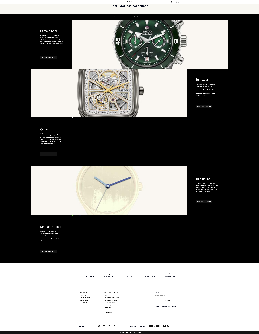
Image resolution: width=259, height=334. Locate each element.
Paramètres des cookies (110, 302)
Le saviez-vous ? (84, 300)
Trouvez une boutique (85, 305)
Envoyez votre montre (85, 297)
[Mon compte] (174, 2)
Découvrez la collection (48, 57)
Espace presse (108, 312)
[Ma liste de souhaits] (177, 2)
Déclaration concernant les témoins (112, 300)
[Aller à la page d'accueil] (129, 2)
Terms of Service (167, 308)
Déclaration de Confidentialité (111, 297)
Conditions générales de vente (111, 305)
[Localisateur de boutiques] (172, 2)
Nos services (83, 295)
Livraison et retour (108, 307)
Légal (105, 295)
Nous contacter (83, 302)
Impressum (107, 310)
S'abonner (167, 300)
